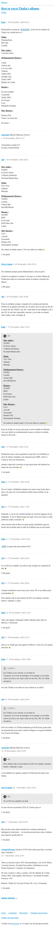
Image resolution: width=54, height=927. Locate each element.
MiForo (4, 2)
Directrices (23, 913)
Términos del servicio (38, 913)
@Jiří (4, 546)
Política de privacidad (9, 918)
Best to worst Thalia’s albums (20, 8)
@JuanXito (25, 30)
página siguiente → (9, 898)
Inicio (3, 913)
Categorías (12, 913)
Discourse (15, 924)
